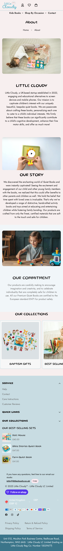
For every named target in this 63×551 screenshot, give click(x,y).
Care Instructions (10, 399)
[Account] (22, 5)
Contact (52, 13)
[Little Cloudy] (9, 5)
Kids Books (15, 13)
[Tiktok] (18, 515)
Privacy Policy (12, 523)
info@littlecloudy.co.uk (18, 481)
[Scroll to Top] (58, 535)
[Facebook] (6, 515)
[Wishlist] (29, 5)
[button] (36, 5)
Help (4, 389)
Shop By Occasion (34, 13)
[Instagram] (12, 515)
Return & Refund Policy (36, 523)
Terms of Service (34, 528)
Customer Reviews (11, 404)
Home (26, 30)
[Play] (31, 153)
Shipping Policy (13, 528)
